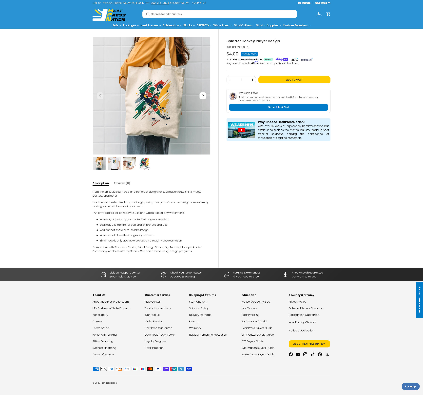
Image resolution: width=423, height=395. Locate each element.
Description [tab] (101, 183)
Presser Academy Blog (256, 302)
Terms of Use (101, 328)
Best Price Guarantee (158, 328)
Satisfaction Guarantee (304, 315)
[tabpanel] (152, 221)
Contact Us (152, 315)
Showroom (322, 3)
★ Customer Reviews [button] (419, 299)
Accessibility (100, 315)
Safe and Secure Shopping (306, 308)
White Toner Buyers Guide (258, 354)
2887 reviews (318, 385)
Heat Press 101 (250, 315)
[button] (328, 14)
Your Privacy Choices (302, 322)
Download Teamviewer (160, 335)
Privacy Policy (297, 302)
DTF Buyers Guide (253, 341)
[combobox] (219, 14)
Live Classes (249, 308)
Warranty (195, 328)
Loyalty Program (155, 341)
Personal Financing (105, 335)
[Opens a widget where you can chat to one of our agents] (411, 387)
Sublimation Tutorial (254, 321)
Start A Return (198, 302)
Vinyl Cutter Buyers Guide (258, 335)
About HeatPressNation (309, 343)
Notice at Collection (301, 330)
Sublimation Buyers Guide (258, 348)
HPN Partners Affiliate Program (112, 308)
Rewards (304, 3)
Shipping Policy (199, 308)
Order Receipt (154, 321)
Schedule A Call (278, 107)
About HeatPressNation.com (111, 302)
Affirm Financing (103, 341)
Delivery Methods (200, 315)
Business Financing (104, 348)
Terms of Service (103, 354)
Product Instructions (158, 308)
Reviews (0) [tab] (122, 183)
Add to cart (294, 79)
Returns (194, 321)
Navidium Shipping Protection (208, 335)
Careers (98, 321)
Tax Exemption (154, 348)
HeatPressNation (109, 382)
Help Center (152, 302)
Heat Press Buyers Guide (257, 328)
